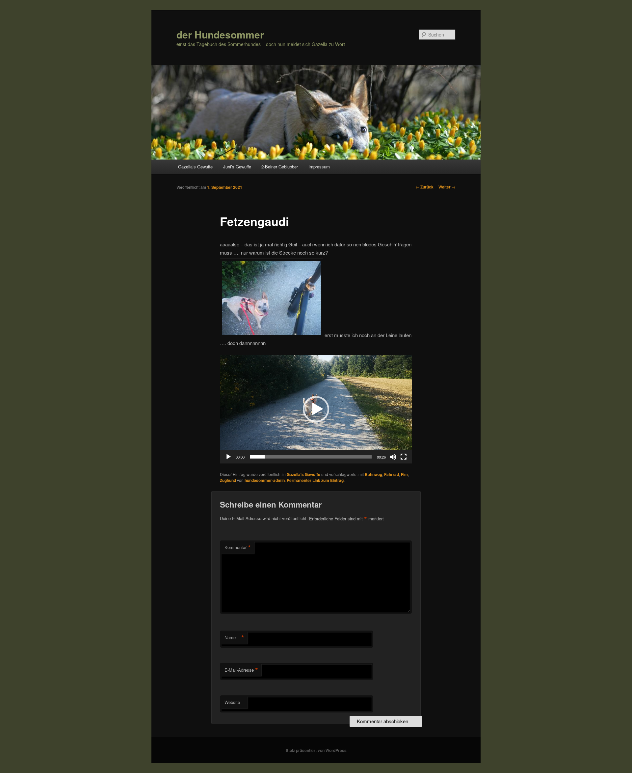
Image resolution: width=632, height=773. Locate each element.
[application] (316, 409)
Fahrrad (391, 474)
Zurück (424, 187)
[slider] (311, 457)
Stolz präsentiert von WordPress (316, 750)
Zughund (228, 480)
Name (234, 637)
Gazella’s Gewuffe (195, 166)
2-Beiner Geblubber (279, 166)
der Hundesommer (220, 34)
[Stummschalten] (393, 457)
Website (232, 702)
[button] (316, 409)
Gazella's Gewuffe (303, 474)
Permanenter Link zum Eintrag (315, 480)
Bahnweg (373, 474)
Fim (404, 474)
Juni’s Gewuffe (237, 166)
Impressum (319, 166)
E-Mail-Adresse (241, 670)
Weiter (447, 187)
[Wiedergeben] (228, 457)
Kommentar (237, 547)
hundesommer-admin (265, 480)
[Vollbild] (403, 457)
